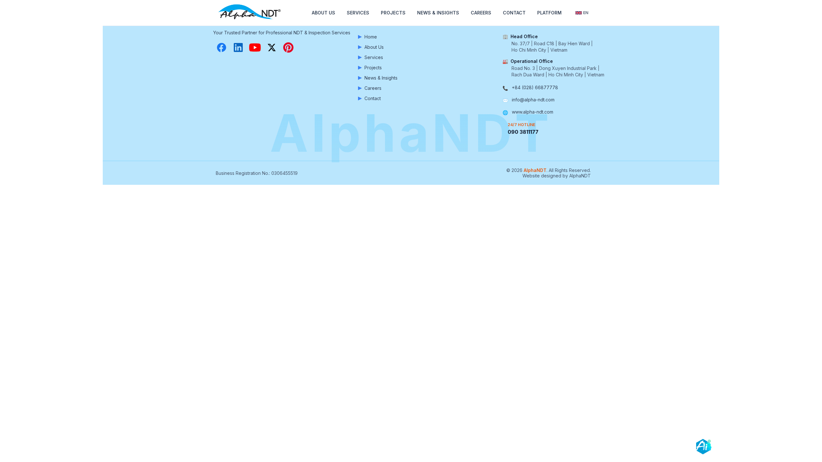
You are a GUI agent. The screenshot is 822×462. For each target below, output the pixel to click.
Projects (393, 12)
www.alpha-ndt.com (532, 112)
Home (370, 36)
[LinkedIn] (238, 47)
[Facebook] (221, 47)
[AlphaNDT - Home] (250, 13)
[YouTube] (255, 47)
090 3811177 (523, 132)
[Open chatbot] (704, 446)
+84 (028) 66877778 (535, 87)
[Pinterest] (288, 47)
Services (358, 12)
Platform (549, 12)
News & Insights (438, 12)
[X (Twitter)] (271, 47)
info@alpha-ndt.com (533, 99)
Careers (481, 12)
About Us (323, 12)
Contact (514, 12)
